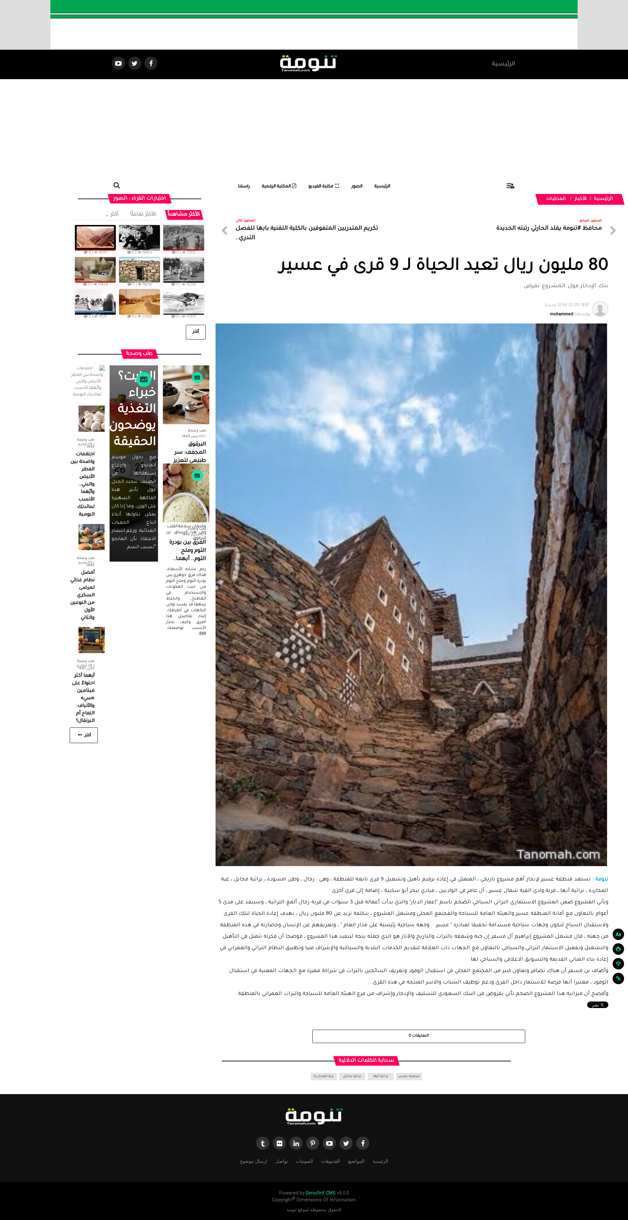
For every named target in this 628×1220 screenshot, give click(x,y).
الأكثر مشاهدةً (184, 215)
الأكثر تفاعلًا (143, 215)
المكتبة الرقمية (277, 186)
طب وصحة (197, 431)
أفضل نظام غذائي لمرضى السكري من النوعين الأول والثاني (82, 595)
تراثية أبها (380, 1076)
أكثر (114, 215)
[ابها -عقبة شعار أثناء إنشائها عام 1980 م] (95, 238)
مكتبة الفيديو (321, 186)
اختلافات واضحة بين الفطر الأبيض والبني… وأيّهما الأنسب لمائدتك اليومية (83, 484)
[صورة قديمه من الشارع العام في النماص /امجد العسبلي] (139, 302)
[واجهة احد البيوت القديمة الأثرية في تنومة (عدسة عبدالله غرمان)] (139, 270)
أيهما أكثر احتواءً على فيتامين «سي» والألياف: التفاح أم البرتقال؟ (83, 698)
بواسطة (567, 310)
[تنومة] (314, 1117)
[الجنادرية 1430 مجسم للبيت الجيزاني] (95, 270)
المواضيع (356, 1161)
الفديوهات (330, 1161)
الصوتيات (304, 1161)
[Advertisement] (314, 128)
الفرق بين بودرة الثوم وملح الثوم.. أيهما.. (187, 551)
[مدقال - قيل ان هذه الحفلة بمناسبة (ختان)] (183, 270)
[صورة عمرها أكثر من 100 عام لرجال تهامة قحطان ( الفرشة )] (183, 238)
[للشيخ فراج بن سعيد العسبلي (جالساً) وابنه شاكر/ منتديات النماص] (139, 238)
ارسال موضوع (253, 1161)
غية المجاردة (324, 1076)
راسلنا (244, 186)
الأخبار (581, 199)
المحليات (556, 199)
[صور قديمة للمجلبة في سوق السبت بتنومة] (95, 302)
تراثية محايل (352, 1076)
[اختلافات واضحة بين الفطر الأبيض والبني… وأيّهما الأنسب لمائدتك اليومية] (91, 419)
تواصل (281, 1161)
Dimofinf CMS (321, 1193)
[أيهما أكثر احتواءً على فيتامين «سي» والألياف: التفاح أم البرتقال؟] (91, 640)
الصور (357, 186)
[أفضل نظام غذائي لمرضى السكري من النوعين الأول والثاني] (91, 537)
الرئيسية (503, 64)
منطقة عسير (409, 1076)
